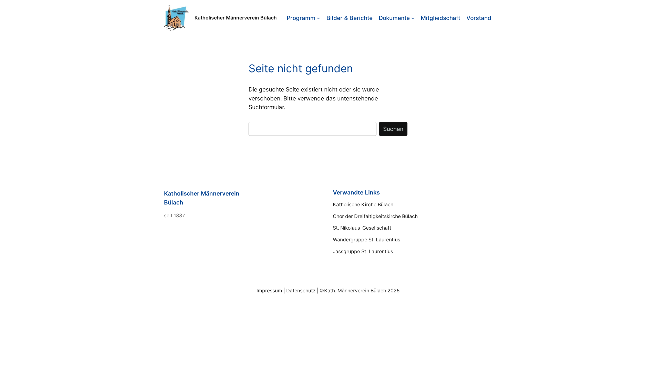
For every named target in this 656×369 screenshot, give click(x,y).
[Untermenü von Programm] (318, 17)
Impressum (269, 291)
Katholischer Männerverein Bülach (235, 18)
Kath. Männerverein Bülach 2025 (362, 291)
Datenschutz (300, 291)
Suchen (393, 128)
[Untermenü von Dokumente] (412, 17)
